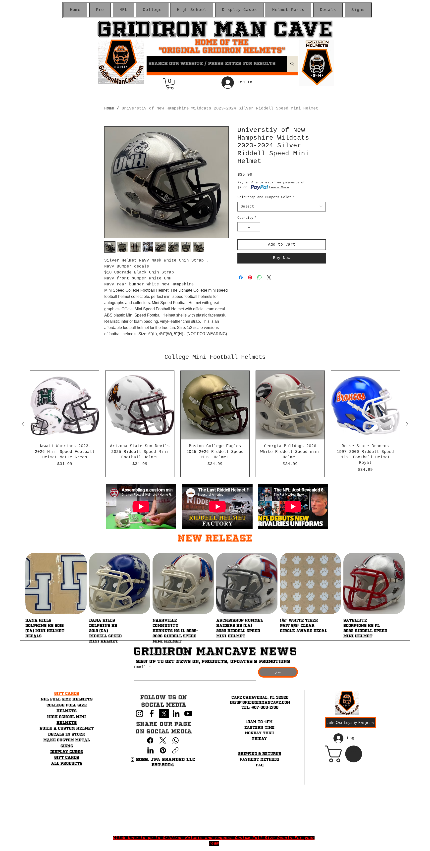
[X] (164, 713)
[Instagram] (139, 713)
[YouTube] (188, 713)
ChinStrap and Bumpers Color (265, 197)
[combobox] (281, 207)
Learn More (279, 187)
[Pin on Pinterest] (250, 277)
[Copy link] (175, 750)
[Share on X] (269, 277)
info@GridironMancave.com (260, 702)
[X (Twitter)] (163, 740)
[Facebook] (152, 713)
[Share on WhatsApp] (260, 277)
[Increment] (256, 226)
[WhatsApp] (175, 740)
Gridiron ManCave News (215, 651)
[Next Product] (407, 424)
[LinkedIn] (176, 713)
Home (109, 108)
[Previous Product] (23, 424)
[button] (100, 10)
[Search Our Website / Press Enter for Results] (292, 64)
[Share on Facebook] (241, 277)
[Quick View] (56, 583)
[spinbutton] (248, 226)
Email (140, 667)
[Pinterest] (163, 750)
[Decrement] (241, 226)
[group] (215, 423)
